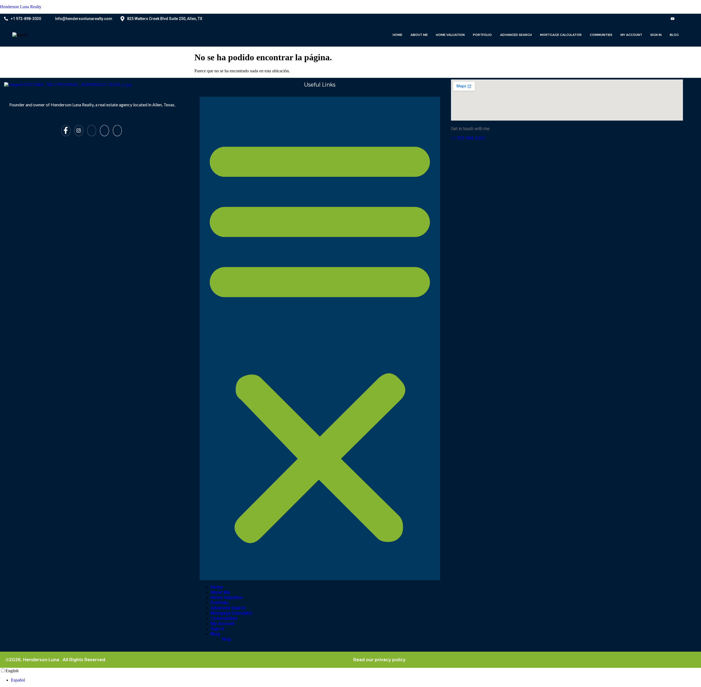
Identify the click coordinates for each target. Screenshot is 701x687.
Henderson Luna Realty (20, 6)
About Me (419, 35)
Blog (674, 35)
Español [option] (18, 680)
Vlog (226, 639)
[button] (320, 338)
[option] (356, 680)
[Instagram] (660, 18)
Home (397, 35)
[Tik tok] (684, 18)
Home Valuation (450, 35)
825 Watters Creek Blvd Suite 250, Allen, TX (164, 18)
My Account (631, 35)
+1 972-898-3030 (26, 18)
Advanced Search (516, 35)
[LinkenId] (117, 130)
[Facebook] (649, 18)
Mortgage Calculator (561, 35)
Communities (601, 35)
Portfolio (482, 35)
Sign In (656, 35)
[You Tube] (672, 18)
